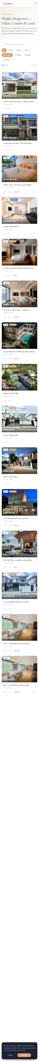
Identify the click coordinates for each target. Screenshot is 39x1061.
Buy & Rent (7, 55)
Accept (24, 1055)
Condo (18, 50)
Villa (10, 50)
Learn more (21, 1050)
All (4, 50)
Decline (10, 1055)
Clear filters (33, 65)
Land (26, 50)
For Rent (28, 55)
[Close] (33, 1055)
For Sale (18, 55)
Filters (8, 60)
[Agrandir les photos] (34, 75)
